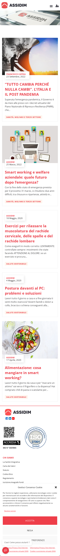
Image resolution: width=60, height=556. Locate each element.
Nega (30, 530)
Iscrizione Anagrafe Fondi (13, 482)
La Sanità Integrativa (11, 462)
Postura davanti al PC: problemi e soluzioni (25, 291)
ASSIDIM (10, 162)
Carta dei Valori (9, 466)
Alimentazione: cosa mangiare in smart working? (23, 372)
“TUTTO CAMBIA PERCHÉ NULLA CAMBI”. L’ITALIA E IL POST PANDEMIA (28, 89)
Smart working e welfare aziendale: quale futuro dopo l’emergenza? (27, 177)
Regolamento (8, 478)
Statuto (6, 470)
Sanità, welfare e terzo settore (23, 117)
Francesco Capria (16, 74)
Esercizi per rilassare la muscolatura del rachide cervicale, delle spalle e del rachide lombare (29, 233)
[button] (55, 487)
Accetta (30, 520)
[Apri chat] (5, 550)
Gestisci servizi (10, 511)
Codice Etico (8, 474)
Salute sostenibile (16, 264)
